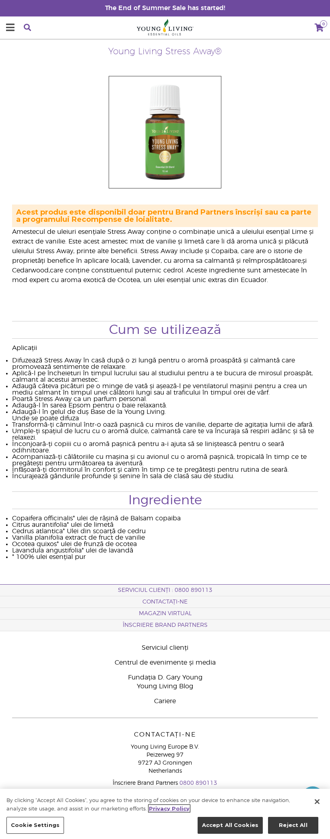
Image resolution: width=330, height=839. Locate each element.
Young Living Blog (165, 686)
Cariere (165, 701)
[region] (165, 814)
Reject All (293, 825)
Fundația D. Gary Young (165, 677)
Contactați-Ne (165, 602)
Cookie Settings (35, 825)
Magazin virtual (165, 613)
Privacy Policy (169, 808)
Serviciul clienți (165, 648)
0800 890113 (198, 783)
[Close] (317, 801)
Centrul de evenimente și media (165, 662)
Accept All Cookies (230, 825)
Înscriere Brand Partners (165, 625)
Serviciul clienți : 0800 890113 (165, 590)
